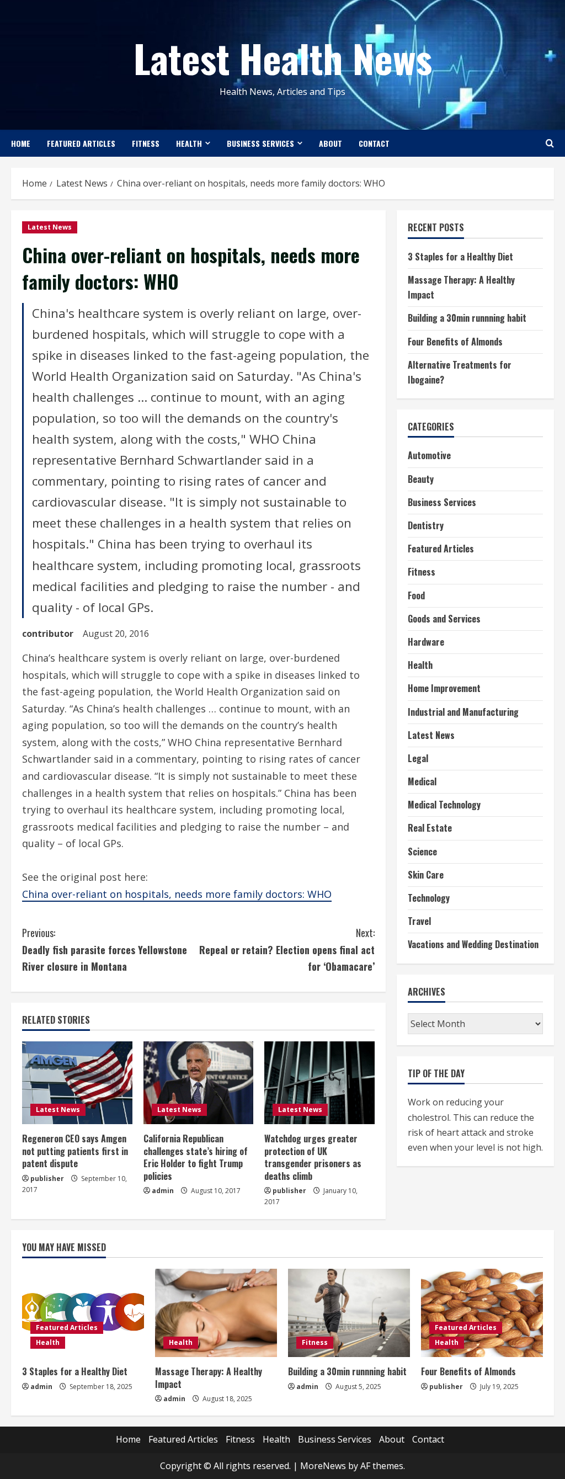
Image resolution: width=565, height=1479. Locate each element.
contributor (47, 633)
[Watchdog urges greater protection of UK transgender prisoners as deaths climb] (319, 1082)
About (330, 143)
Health (189, 143)
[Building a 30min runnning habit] (349, 1313)
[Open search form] (550, 143)
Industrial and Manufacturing (463, 712)
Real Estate (430, 827)
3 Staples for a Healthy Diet (460, 256)
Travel (419, 921)
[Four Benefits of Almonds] (482, 1313)
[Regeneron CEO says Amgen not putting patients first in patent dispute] (77, 1082)
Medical (422, 781)
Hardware (426, 641)
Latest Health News (283, 57)
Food (416, 595)
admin (163, 1190)
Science (422, 851)
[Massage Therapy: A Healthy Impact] (216, 1313)
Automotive (429, 455)
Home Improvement (444, 688)
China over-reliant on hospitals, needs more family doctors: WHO (177, 894)
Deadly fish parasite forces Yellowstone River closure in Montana (104, 949)
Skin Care (426, 874)
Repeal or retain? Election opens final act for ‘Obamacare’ (286, 949)
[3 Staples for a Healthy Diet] (83, 1313)
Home (20, 143)
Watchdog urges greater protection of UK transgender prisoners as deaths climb (312, 1157)
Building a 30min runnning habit (467, 317)
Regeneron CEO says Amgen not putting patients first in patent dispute (75, 1151)
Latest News (50, 227)
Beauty (421, 479)
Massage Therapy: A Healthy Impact (208, 1377)
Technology (429, 898)
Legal (418, 758)
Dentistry (426, 525)
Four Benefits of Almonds (455, 341)
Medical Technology (444, 804)
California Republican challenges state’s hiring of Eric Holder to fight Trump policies (195, 1157)
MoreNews (323, 1466)
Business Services (260, 143)
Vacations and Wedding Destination (473, 944)
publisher (47, 1178)
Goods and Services (444, 618)
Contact (374, 143)
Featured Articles (81, 143)
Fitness (145, 143)
